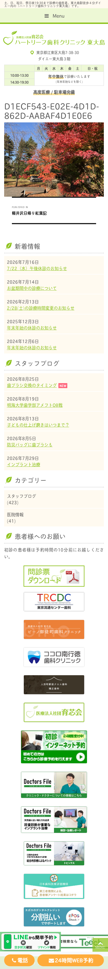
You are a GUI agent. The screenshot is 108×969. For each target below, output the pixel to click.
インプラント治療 (23, 464)
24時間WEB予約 (74, 960)
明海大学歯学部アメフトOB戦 (35, 405)
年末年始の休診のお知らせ (32, 327)
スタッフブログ (21, 496)
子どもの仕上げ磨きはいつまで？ (38, 424)
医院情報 (15, 514)
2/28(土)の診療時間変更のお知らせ (40, 307)
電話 (22, 960)
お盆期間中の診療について (32, 288)
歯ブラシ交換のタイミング (32, 385)
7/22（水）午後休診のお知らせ (37, 268)
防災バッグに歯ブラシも (30, 444)
